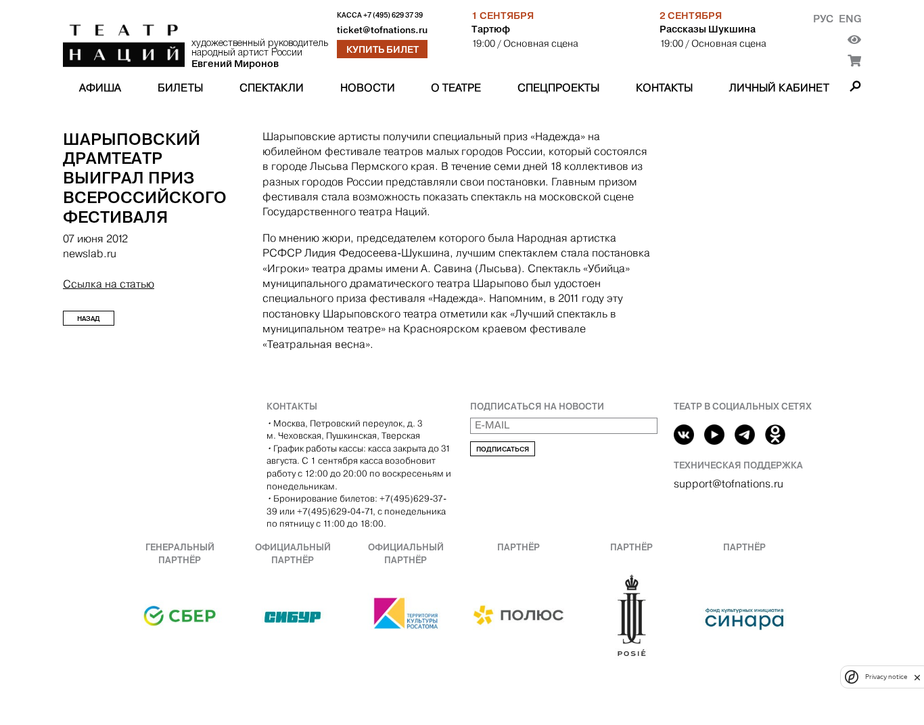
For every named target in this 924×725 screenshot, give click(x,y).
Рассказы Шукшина (708, 29)
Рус (823, 18)
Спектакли (271, 87)
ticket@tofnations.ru (382, 30)
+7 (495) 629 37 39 (393, 15)
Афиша (100, 87)
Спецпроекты (558, 87)
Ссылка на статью (108, 284)
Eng (850, 18)
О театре (456, 87)
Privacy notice (886, 677)
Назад (88, 318)
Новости (367, 87)
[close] (917, 677)
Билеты (180, 87)
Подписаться (502, 449)
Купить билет (382, 49)
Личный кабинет (779, 87)
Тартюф (490, 29)
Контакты (664, 87)
